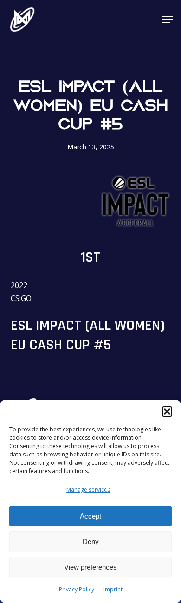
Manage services (88, 490)
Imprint (113, 589)
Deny (91, 541)
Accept (90, 516)
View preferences (90, 567)
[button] (167, 411)
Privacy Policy (76, 589)
